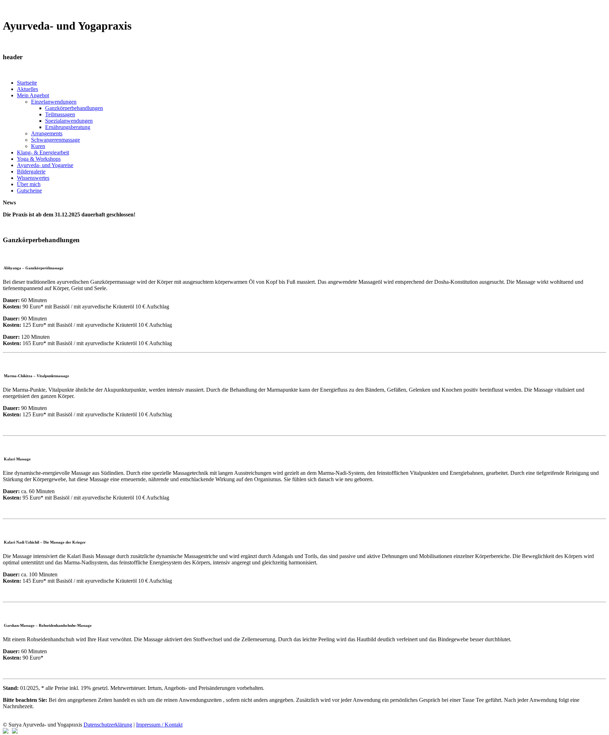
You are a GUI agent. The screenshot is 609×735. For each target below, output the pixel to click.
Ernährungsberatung (67, 127)
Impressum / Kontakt (159, 725)
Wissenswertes (33, 178)
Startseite (27, 83)
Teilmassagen (60, 114)
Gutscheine (29, 191)
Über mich (29, 184)
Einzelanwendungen (53, 102)
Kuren (38, 146)
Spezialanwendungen (69, 121)
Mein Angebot (33, 95)
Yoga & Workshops (39, 159)
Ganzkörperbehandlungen (74, 108)
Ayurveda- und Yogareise (45, 165)
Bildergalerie (31, 171)
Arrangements (46, 133)
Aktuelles (27, 89)
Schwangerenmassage (55, 140)
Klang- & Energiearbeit (43, 152)
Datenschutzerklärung (108, 725)
